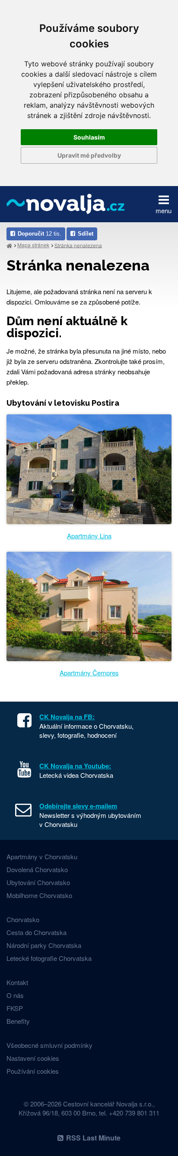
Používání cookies (32, 1070)
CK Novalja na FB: (67, 716)
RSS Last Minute (93, 1138)
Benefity (18, 1020)
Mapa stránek (33, 245)
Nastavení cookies (32, 1058)
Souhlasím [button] (89, 137)
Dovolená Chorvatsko (37, 869)
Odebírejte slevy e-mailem (78, 806)
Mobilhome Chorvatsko (39, 895)
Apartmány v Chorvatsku (41, 856)
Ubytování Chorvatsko (38, 882)
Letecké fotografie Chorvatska (49, 958)
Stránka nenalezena (78, 245)
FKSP (14, 1008)
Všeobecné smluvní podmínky (49, 1045)
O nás (15, 995)
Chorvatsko (22, 919)
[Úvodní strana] (9, 245)
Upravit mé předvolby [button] (89, 155)
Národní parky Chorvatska (43, 945)
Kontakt (17, 982)
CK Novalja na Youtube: (75, 766)
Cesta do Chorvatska (36, 932)
